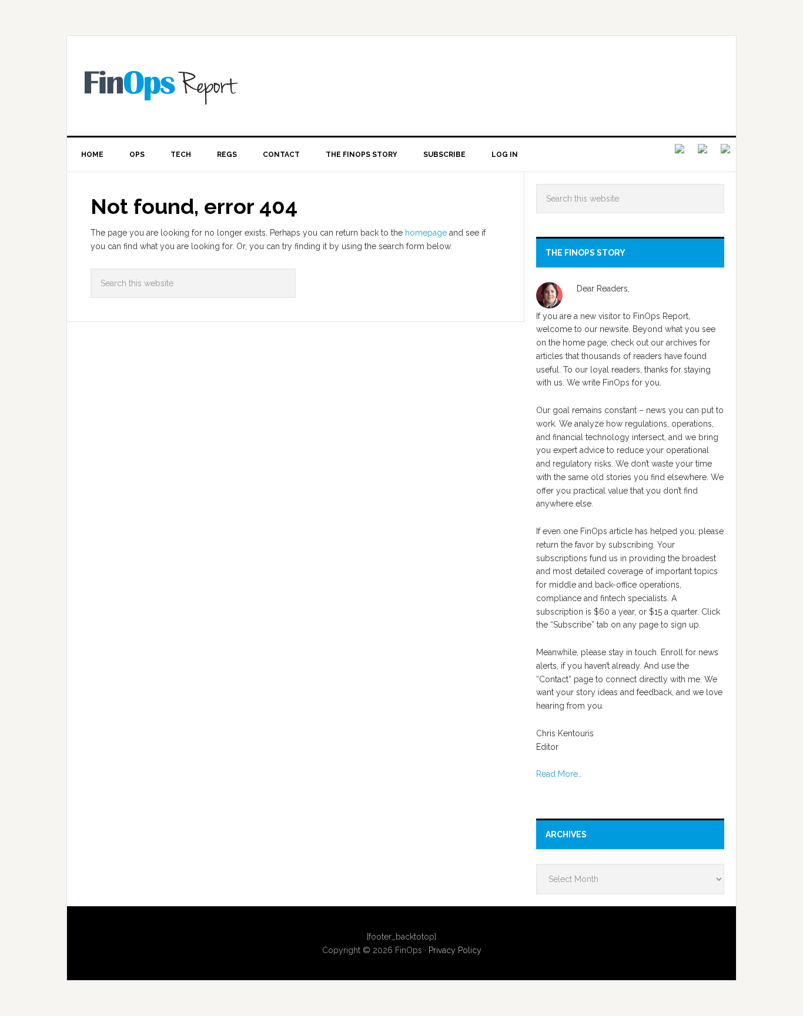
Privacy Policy (455, 950)
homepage (426, 232)
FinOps (410, 85)
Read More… (559, 774)
